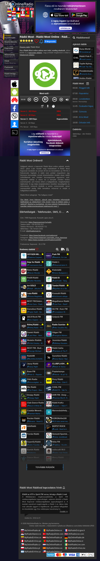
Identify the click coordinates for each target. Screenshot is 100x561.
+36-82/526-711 (41, 227)
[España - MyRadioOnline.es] (27, 15)
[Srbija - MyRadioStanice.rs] (23, 9)
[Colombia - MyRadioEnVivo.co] (9, 12)
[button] (29, 99)
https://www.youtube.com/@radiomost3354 (44, 240)
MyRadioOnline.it (75, 541)
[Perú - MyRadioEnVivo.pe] (23, 12)
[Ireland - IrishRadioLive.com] (18, 15)
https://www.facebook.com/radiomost (43, 235)
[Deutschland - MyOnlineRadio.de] (18, 12)
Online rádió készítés (37, 526)
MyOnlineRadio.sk (32, 530)
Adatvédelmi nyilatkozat (56, 526)
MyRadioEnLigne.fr (76, 530)
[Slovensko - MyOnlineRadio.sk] (9, 9)
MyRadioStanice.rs (32, 534)
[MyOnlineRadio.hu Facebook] (15, 108)
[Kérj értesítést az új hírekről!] (64, 487)
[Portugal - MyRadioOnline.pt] (27, 12)
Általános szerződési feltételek (78, 526)
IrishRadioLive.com (76, 545)
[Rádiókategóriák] (62, 249)
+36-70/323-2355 (36, 229)
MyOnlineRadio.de (76, 537)
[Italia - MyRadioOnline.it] (32, 12)
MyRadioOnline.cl (54, 552)
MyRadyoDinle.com (54, 534)
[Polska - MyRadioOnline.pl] (23, 15)
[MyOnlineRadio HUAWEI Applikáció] (15, 100)
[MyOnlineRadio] (19, 3)
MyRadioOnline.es (54, 548)
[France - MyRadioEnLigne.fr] (18, 9)
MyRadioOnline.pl (32, 548)
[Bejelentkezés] (15, 124)
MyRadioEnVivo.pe (32, 541)
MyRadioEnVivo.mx (76, 548)
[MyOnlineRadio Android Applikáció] (15, 92)
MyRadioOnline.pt (54, 541)
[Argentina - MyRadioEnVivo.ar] (9, 19)
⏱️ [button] (53, 106)
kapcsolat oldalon (35, 53)
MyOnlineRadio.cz (32, 545)
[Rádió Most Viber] (15, 116)
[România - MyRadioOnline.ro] (14, 9)
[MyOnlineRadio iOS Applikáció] (15, 84)
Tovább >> (64, 511)
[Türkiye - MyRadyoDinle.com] (27, 9)
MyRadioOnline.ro (54, 530)
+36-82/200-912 (37, 224)
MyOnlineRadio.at (54, 537)
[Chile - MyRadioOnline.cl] (14, 19)
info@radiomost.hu (33, 231)
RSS (92, 526)
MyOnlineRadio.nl (54, 545)
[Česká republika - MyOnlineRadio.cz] (9, 15)
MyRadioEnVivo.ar (32, 552)
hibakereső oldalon (27, 55)
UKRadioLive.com (76, 534)
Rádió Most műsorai (82, 83)
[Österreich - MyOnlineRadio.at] (14, 12)
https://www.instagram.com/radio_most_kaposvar (48, 238)
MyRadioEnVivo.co (32, 537)
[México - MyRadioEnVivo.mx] (32, 15)
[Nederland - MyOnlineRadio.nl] (14, 15)
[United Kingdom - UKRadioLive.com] (32, 9)
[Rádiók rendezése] (67, 249)
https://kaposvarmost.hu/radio (40, 222)
